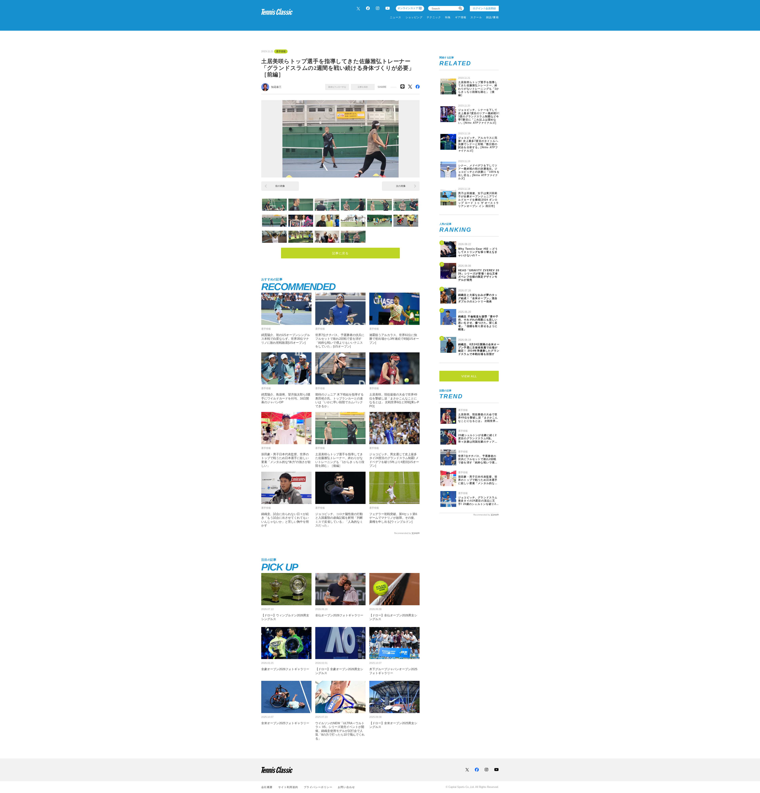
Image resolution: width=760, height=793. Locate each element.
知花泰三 (276, 87)
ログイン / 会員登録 (484, 8)
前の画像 (280, 186)
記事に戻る (340, 253)
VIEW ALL (469, 376)
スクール (476, 17)
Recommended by (402, 533)
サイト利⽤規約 (288, 787)
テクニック (434, 17)
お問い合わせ (346, 787)
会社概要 (267, 787)
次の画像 (401, 186)
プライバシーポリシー (318, 787)
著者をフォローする (337, 87)
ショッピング (414, 17)
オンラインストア (408, 8)
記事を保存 (363, 87)
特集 (448, 17)
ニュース (395, 17)
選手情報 (281, 51)
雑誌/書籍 (492, 17)
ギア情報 (460, 17)
